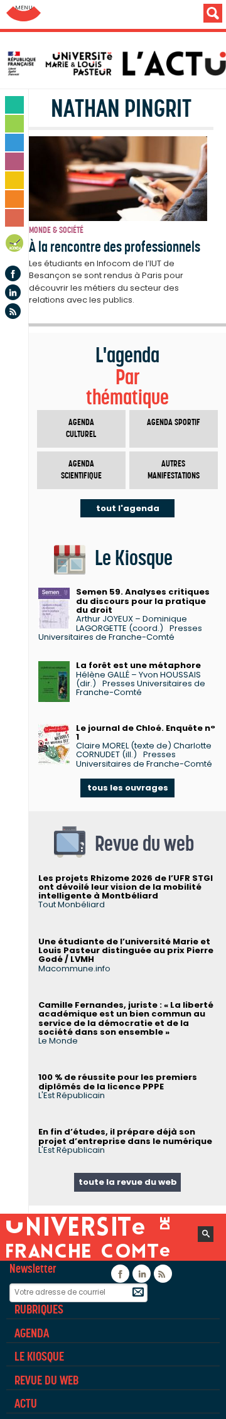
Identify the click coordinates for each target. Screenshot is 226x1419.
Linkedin (13, 292)
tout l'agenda (127, 508)
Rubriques (38, 1309)
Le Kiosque (39, 1356)
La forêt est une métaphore (138, 665)
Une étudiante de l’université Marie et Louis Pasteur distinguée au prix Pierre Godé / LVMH (125, 951)
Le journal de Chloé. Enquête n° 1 (145, 732)
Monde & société (56, 230)
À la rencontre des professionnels (114, 247)
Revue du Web (46, 1380)
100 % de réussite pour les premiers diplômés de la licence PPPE (117, 1081)
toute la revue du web (127, 1182)
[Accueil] (116, 63)
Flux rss (13, 311)
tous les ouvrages (127, 788)
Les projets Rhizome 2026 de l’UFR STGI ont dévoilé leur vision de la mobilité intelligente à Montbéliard (125, 887)
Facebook (13, 273)
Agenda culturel (81, 428)
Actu (25, 1403)
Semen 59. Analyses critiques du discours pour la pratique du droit (143, 601)
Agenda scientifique (81, 470)
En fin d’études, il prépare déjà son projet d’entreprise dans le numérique (125, 1136)
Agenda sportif (173, 422)
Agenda (15, 245)
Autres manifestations (174, 470)
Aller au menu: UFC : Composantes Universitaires (23, 14)
